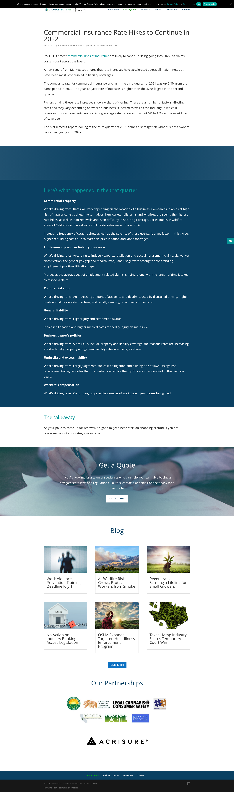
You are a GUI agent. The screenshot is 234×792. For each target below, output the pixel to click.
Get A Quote (129, 10)
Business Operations (85, 45)
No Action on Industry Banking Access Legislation (62, 638)
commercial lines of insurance (88, 56)
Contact (186, 10)
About (157, 10)
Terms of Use (188, 4)
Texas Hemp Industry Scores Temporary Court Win (168, 638)
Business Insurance (66, 45)
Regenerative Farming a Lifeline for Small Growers (168, 582)
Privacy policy (210, 4)
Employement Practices (106, 45)
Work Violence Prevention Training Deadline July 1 (64, 582)
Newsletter (172, 10)
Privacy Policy (50, 787)
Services (143, 10)
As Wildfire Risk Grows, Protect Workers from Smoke (116, 582)
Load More (117, 665)
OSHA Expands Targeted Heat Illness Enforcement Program (116, 640)
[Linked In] (188, 784)
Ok (198, 4)
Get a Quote (117, 498)
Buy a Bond (113, 10)
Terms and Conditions (69, 787)
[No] (230, 4)
